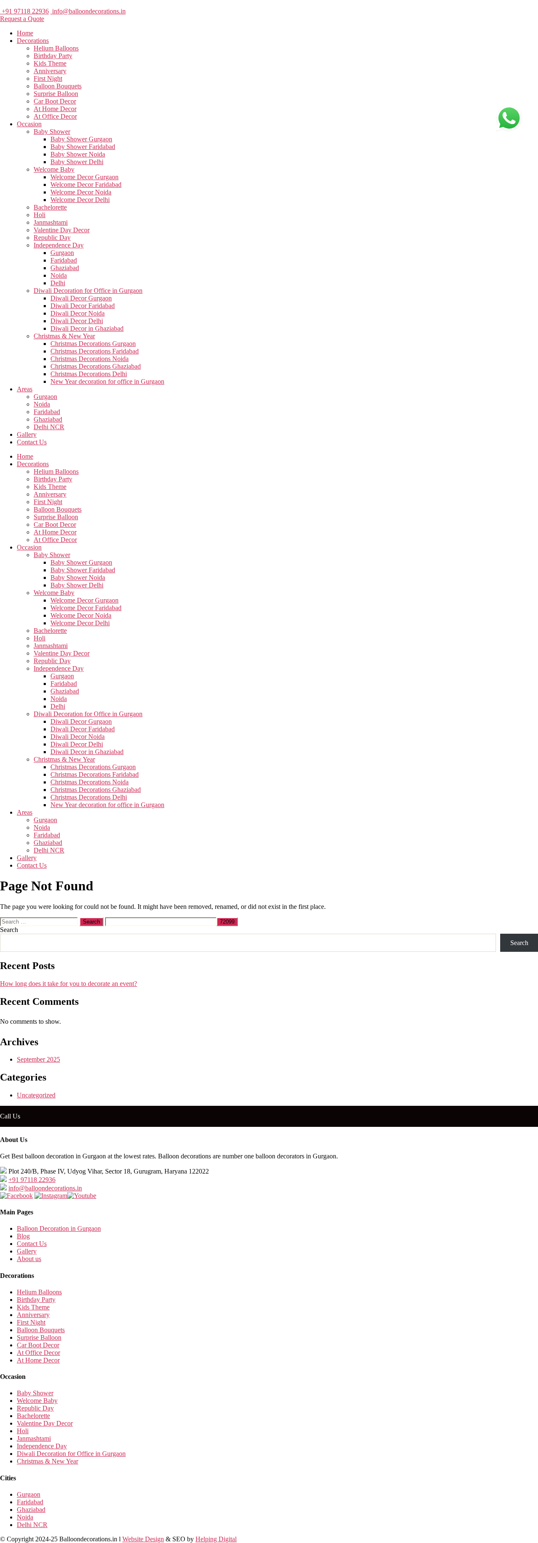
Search (9, 929)
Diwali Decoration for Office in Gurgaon (88, 290)
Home (25, 33)
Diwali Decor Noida (77, 313)
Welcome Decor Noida (80, 192)
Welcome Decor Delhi (80, 199)
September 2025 (38, 1059)
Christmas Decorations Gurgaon (93, 343)
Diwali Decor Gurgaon (81, 298)
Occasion (29, 123)
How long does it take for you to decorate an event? (68, 983)
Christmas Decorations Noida (89, 358)
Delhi (57, 283)
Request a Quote (22, 18)
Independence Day (59, 245)
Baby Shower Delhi (76, 161)
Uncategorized (36, 1095)
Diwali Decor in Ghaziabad (87, 328)
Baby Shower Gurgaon (81, 139)
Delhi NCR (49, 426)
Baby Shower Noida (77, 154)
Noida (58, 275)
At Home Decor (55, 108)
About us (29, 1258)
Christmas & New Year (64, 336)
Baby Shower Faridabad (82, 146)
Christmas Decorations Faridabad (94, 351)
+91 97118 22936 (24, 11)
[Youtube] (81, 1195)
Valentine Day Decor (62, 230)
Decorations (33, 40)
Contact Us (32, 442)
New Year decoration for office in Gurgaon (107, 381)
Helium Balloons (56, 48)
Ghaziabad (64, 267)
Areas (24, 389)
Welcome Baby (54, 169)
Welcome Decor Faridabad (85, 184)
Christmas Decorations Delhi (88, 373)
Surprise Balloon (56, 93)
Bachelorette (50, 207)
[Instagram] (50, 1195)
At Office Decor (55, 116)
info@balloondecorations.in (88, 11)
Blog (23, 1236)
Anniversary (50, 70)
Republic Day (52, 237)
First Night (48, 78)
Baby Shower (52, 131)
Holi (39, 214)
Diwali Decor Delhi (76, 320)
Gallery (27, 434)
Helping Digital (216, 1539)
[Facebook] (16, 1195)
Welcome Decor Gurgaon (84, 177)
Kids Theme (50, 63)
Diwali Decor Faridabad (82, 305)
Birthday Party (53, 55)
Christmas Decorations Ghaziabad (95, 366)
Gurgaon (62, 252)
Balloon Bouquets (58, 86)
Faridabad (63, 260)
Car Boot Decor (55, 101)
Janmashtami (51, 222)
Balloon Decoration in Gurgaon (59, 1228)
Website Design (143, 1539)
